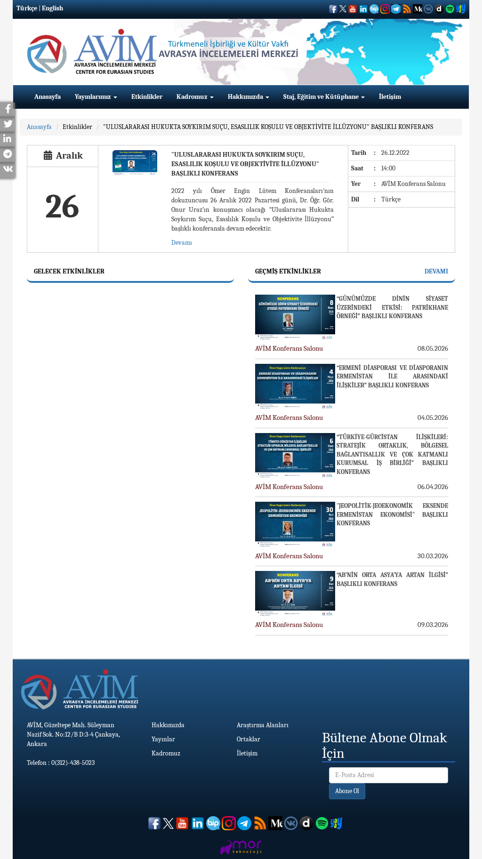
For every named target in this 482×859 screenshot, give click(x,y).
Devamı (181, 243)
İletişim (390, 97)
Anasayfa (47, 97)
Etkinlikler (146, 97)
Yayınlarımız (93, 97)
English (52, 8)
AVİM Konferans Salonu (289, 348)
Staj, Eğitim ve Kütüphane (321, 97)
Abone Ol (347, 791)
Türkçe (26, 8)
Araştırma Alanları (263, 725)
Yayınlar (163, 739)
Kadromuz (193, 97)
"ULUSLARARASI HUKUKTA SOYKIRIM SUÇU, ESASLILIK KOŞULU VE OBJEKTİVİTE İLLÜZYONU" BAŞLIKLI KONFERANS (268, 127)
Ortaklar (248, 739)
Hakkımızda (246, 97)
